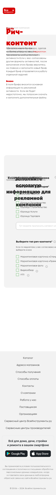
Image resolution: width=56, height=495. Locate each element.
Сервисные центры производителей (28, 428)
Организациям (28, 414)
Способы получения (28, 372)
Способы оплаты (28, 378)
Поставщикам (28, 407)
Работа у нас (28, 400)
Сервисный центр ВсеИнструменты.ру (28, 421)
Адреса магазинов (28, 365)
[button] (46, 266)
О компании (28, 393)
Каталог (28, 358)
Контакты (28, 386)
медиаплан (39, 51)
